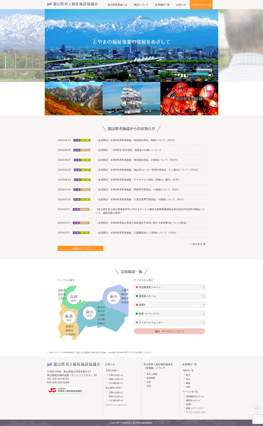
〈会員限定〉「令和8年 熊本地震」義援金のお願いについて (128, 149)
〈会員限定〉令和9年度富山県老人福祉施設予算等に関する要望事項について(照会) (141, 222)
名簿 (149, 382)
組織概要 (151, 378)
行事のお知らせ (116, 375)
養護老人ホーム (146, 295)
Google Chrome (116, 352)
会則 (149, 386)
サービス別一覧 (190, 391)
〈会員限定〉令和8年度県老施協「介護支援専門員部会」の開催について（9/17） (140, 199)
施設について (141, 4)
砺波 (188, 383)
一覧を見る (196, 244)
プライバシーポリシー (116, 405)
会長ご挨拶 (152, 374)
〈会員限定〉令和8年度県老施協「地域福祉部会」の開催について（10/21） (137, 159)
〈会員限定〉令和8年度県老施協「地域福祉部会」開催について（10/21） (136, 140)
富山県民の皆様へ (114, 387)
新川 (188, 375)
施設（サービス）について (169, 331)
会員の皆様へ (112, 370)
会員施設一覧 (162, 4)
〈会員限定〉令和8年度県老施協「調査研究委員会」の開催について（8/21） (138, 189)
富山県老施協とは (117, 4)
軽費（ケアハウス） (148, 313)
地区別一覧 (188, 370)
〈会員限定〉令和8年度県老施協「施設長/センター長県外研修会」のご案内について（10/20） (148, 169)
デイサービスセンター (149, 322)
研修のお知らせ (116, 379)
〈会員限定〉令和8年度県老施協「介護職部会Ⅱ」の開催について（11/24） (137, 232)
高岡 (188, 387)
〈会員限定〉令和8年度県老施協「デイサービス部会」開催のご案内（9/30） (138, 179)
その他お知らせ (116, 383)
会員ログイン (200, 4)
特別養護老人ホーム (148, 287)
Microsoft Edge (99, 352)
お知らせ (181, 4)
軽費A (140, 304)
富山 (188, 379)
